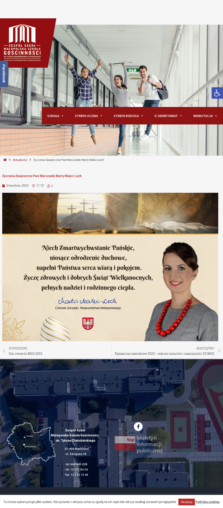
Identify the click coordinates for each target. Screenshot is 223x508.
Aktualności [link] (20, 160)
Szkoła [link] (53, 116)
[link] (217, 93)
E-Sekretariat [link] (166, 116)
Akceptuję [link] (186, 502)
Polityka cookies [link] (208, 502)
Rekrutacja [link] (203, 116)
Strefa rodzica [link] (126, 116)
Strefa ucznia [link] (86, 116)
